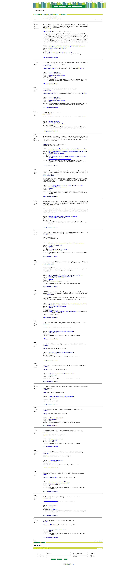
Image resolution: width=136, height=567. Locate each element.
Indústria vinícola (52, 244)
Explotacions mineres (53, 276)
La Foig (45, 327)
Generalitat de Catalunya (54, 281)
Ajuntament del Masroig (53, 311)
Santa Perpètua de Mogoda (59, 75)
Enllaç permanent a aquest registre (51, 57)
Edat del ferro (60, 149)
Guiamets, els (56, 153)
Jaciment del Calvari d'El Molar (55, 151)
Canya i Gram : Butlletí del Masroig (51, 477)
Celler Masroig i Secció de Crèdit (55, 245)
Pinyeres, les (51, 484)
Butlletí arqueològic (48, 31)
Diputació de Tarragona (64, 311)
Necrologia (51, 72)
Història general (52, 331)
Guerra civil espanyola (53, 529)
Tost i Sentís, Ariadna (53, 509)
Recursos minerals (62, 276)
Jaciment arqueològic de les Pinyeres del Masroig (59, 483)
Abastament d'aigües (53, 505)
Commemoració (61, 242)
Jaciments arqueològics (67, 46)
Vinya (78, 242)
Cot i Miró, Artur (46, 324)
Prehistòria (59, 185)
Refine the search (56, 17)
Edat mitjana (67, 481)
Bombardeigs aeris (62, 529)
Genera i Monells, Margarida (48, 28)
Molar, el (50, 153)
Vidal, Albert (45, 474)
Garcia (50, 332)
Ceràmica (65, 185)
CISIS (67, 564)
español (94, 0)
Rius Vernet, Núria (52, 73)
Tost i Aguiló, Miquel (47, 498)
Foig (45, 392)
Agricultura (82, 242)
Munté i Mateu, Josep (47, 521)
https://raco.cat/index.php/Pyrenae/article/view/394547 (60, 159)
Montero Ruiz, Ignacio (63, 156)
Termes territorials (59, 331)
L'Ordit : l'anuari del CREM (49, 68)
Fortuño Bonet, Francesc (47, 234)
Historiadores (56, 72)
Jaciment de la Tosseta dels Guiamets (70, 151)
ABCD (69, 564)
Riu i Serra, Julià (52, 310)
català (101, 0)
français (98, 0)
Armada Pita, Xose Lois (74, 156)
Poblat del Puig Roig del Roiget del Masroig (57, 48)
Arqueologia (51, 46)
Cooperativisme (69, 242)
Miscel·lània (81, 68)
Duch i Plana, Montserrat (62, 249)
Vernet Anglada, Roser (53, 77)
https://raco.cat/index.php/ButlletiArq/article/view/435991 (60, 52)
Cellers (74, 242)
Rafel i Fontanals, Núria (53, 156)
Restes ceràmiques (63, 47)
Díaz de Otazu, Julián (47, 65)
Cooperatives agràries (53, 242)
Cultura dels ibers (57, 46)
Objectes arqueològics (53, 47)
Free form (100, 548)
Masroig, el (51, 49)
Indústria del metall (52, 149)
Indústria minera (70, 276)
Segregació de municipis (69, 331)
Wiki (73, 564)
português (90, 0)
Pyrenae (46, 144)
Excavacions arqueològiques (79, 46)
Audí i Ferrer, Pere (52, 249)
